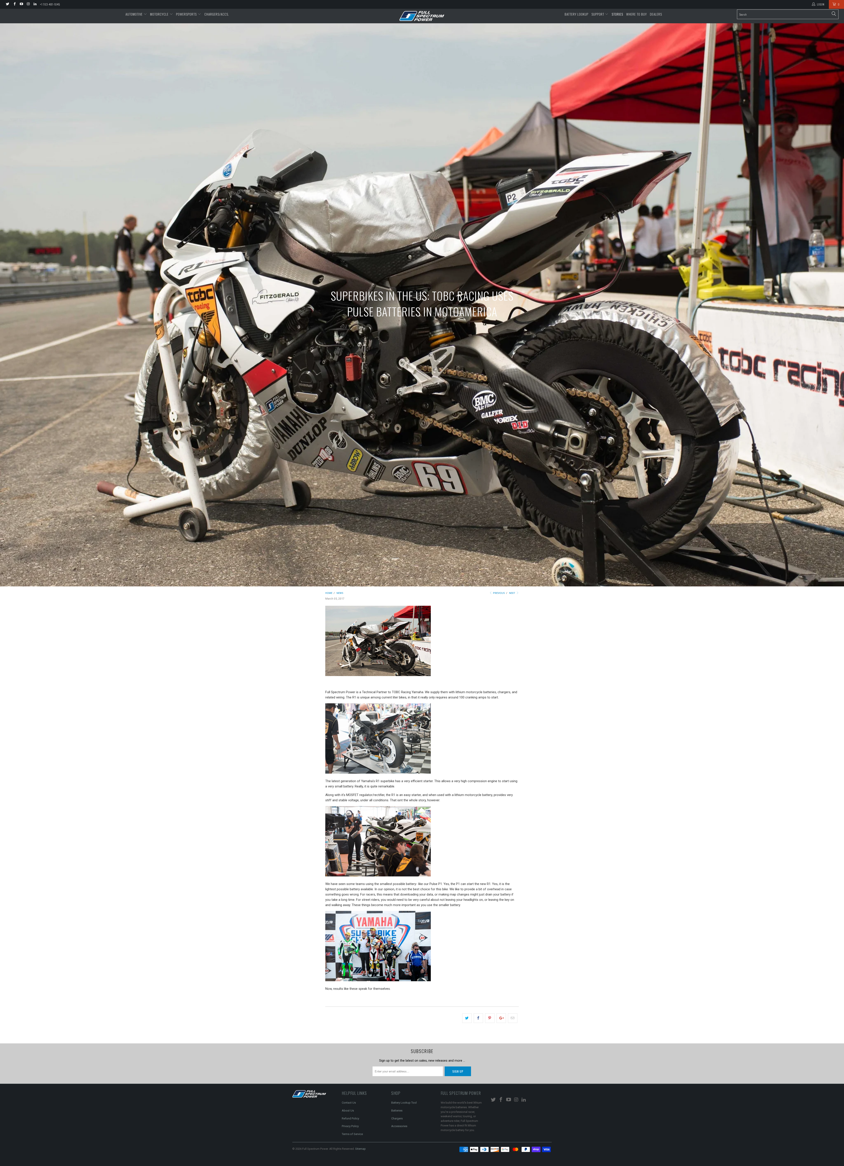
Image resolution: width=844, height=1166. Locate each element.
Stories (617, 14)
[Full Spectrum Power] (422, 16)
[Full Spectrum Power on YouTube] (21, 4)
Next (512, 593)
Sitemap (360, 1148)
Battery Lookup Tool (404, 1102)
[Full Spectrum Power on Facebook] (14, 4)
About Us (348, 1110)
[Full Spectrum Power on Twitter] (7, 4)
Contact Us (349, 1102)
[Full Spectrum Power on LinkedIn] (35, 4)
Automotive (135, 14)
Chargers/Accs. (216, 14)
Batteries (396, 1110)
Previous (498, 593)
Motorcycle (159, 14)
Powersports (187, 14)
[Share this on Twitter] (467, 1018)
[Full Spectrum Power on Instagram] (28, 4)
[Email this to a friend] (512, 1018)
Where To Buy (636, 14)
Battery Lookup (576, 14)
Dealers (656, 14)
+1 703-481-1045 (50, 4)
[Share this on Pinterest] (490, 1018)
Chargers (397, 1118)
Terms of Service (352, 1134)
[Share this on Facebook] (478, 1018)
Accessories (399, 1126)
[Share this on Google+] (501, 1018)
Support (598, 14)
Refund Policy (350, 1118)
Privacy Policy (350, 1126)
